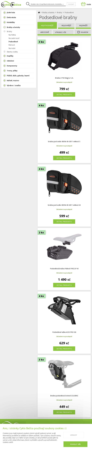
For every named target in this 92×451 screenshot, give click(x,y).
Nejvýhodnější (47, 25)
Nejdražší (83, 25)
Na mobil (12, 48)
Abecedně (44, 32)
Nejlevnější (66, 25)
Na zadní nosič (14, 38)
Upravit (73, 435)
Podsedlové (13, 41)
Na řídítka (12, 35)
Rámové (12, 45)
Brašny (9, 31)
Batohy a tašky (12, 52)
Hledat (71, 4)
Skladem (84, 32)
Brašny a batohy (48, 12)
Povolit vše (75, 444)
